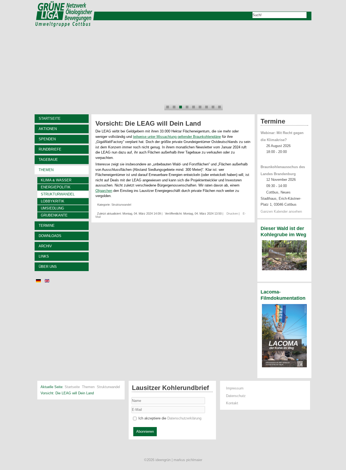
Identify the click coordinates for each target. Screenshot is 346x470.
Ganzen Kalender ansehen (281, 211)
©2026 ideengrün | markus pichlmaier (173, 460)
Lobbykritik (52, 201)
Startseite (50, 118)
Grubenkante (54, 215)
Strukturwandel (58, 194)
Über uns (48, 267)
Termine (47, 226)
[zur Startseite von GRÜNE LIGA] (64, 26)
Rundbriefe (50, 149)
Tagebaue (48, 160)
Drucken (233, 213)
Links (44, 256)
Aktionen (48, 129)
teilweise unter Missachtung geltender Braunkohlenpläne (177, 137)
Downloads (50, 236)
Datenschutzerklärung (184, 418)
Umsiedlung (52, 208)
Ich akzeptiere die (169, 418)
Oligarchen (103, 191)
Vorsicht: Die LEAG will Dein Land (148, 123)
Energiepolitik (56, 187)
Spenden (47, 139)
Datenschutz (236, 396)
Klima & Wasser (56, 180)
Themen (46, 170)
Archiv (45, 246)
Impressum (235, 388)
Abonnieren (145, 431)
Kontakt (232, 403)
